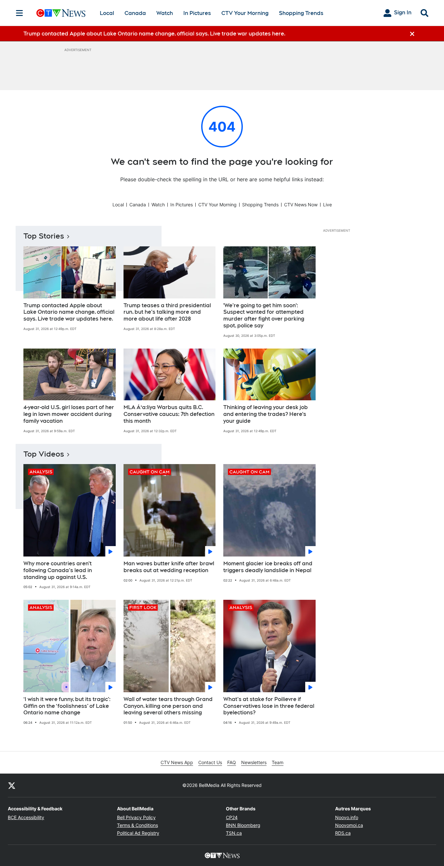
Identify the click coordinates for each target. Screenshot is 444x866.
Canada (135, 13)
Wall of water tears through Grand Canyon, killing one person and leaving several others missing (168, 706)
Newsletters (254, 762)
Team (277, 762)
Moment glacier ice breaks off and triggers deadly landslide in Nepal (267, 566)
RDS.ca (343, 833)
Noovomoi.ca (349, 825)
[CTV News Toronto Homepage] (60, 13)
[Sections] (19, 13)
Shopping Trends (301, 13)
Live (327, 204)
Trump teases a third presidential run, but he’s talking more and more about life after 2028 (167, 312)
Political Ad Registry (138, 833)
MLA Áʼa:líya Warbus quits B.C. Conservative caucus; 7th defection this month (169, 414)
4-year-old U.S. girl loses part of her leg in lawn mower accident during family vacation (68, 414)
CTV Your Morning (244, 13)
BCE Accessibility (26, 817)
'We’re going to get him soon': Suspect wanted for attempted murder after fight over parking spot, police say (263, 315)
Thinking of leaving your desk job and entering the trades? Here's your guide (265, 414)
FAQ (231, 762)
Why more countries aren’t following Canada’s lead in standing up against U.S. (57, 570)
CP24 (232, 817)
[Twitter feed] (12, 785)
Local (107, 13)
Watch (164, 13)
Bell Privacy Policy (136, 817)
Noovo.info (346, 817)
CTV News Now (301, 204)
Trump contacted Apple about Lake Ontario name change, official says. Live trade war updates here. (68, 312)
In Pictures (197, 13)
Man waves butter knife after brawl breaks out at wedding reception (169, 566)
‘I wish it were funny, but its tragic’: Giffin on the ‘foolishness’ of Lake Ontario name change (67, 706)
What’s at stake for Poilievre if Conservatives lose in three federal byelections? (268, 706)
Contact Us (210, 762)
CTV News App (177, 762)
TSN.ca (234, 833)
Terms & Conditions (137, 825)
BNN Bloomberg (243, 825)
